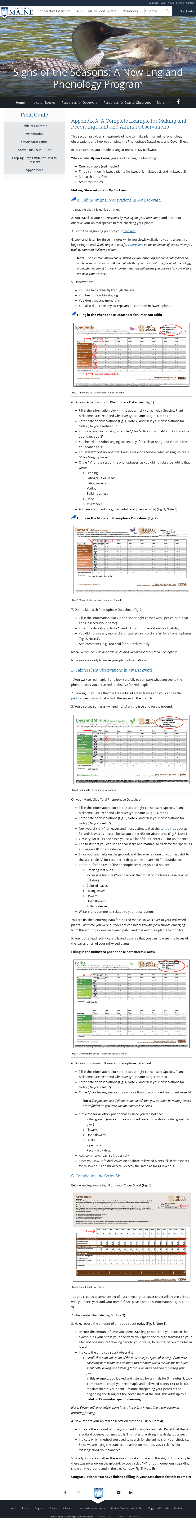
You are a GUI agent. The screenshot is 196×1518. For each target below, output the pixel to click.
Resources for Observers (79, 102)
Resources (130, 11)
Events (25, 1508)
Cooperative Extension (54, 11)
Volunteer (68, 1508)
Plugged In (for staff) (158, 1508)
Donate (53, 1508)
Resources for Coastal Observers (127, 102)
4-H (79, 11)
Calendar (153, 2)
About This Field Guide (34, 150)
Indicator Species (43, 102)
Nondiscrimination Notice (92, 1508)
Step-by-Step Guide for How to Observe (34, 160)
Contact (190, 2)
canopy (165, 828)
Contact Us (179, 1508)
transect (129, 231)
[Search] (168, 11)
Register (39, 1508)
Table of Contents (34, 126)
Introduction (34, 134)
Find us (180, 2)
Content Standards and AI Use (126, 1508)
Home (20, 102)
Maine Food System (102, 11)
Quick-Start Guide (34, 142)
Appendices (34, 170)
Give (163, 2)
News (171, 2)
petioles (77, 698)
